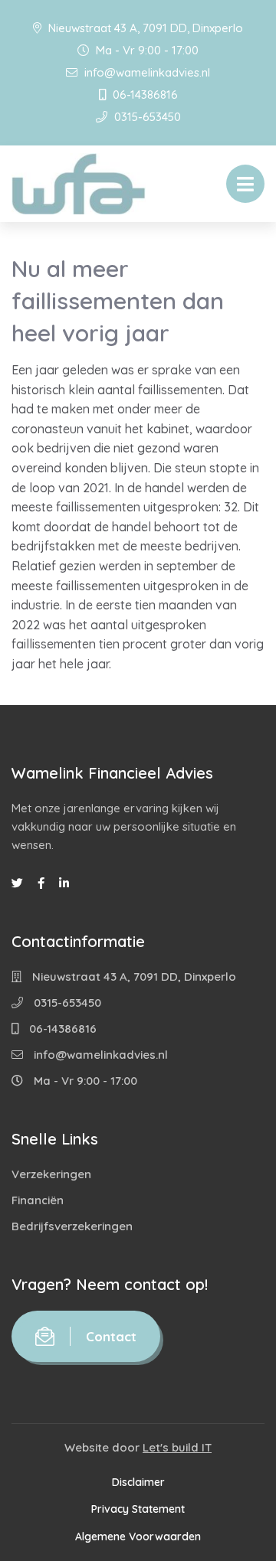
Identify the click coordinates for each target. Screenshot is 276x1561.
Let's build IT (177, 1447)
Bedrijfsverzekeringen (72, 1226)
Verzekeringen (51, 1174)
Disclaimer (138, 1482)
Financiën (38, 1200)
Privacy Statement (138, 1509)
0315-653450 (146, 116)
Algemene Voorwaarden (138, 1536)
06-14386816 (144, 94)
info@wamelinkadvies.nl (145, 72)
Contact (111, 1336)
